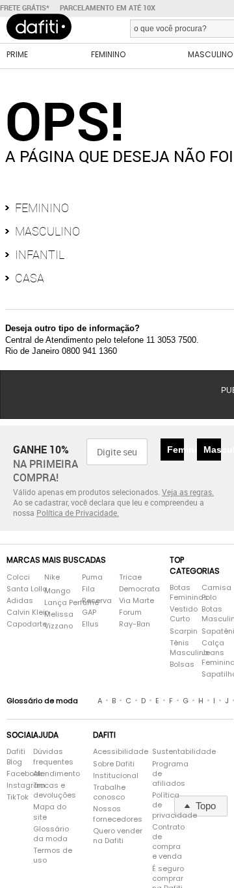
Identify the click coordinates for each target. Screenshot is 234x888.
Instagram (13, 806)
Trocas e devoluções (54, 810)
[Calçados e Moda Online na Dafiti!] (39, 40)
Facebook (13, 794)
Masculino (47, 251)
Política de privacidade (168, 825)
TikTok (13, 817)
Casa (29, 298)
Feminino (42, 227)
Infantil (39, 274)
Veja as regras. (188, 512)
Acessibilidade (120, 772)
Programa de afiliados (168, 794)
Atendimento (56, 794)
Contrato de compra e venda (168, 862)
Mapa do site (49, 832)
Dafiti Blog (13, 777)
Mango (57, 611)
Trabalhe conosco (109, 812)
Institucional (115, 796)
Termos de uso (52, 875)
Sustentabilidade (168, 772)
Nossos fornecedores (117, 834)
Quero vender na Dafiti (117, 856)
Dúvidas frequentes (53, 777)
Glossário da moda (51, 854)
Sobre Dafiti (114, 784)
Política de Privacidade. (77, 533)
